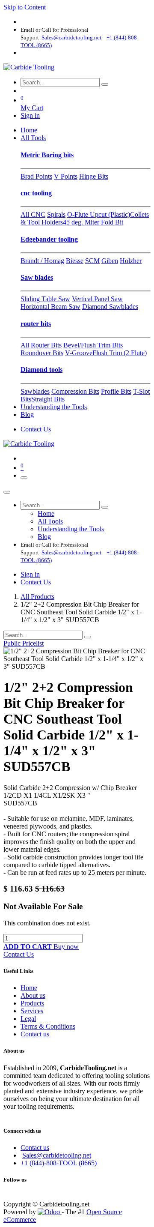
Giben (109, 260)
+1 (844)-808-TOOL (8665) (59, 1163)
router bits (36, 323)
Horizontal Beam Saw (50, 306)
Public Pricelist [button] (23, 643)
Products (32, 1003)
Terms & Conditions (48, 1026)
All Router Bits (41, 345)
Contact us (35, 1034)
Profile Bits (116, 391)
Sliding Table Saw (45, 298)
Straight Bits (48, 399)
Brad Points (36, 176)
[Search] (104, 84)
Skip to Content (24, 7)
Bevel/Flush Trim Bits (93, 345)
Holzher (131, 260)
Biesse (74, 260)
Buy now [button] (66, 946)
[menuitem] (29, 130)
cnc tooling (36, 193)
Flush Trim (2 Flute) (119, 352)
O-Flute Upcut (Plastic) (98, 214)
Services (32, 1011)
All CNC (33, 214)
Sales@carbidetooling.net (56, 1155)
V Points (65, 176)
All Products (37, 596)
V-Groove (78, 352)
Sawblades (35, 391)
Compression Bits (75, 391)
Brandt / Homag (42, 260)
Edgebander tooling (49, 239)
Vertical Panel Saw (97, 298)
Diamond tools (41, 369)
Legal (28, 1018)
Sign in (30, 115)
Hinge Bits (93, 176)
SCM (92, 260)
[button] (28, 946)
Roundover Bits (42, 352)
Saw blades (37, 277)
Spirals (56, 214)
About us (33, 995)
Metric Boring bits (47, 155)
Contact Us (36, 429)
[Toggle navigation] (24, 477)
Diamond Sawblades (110, 306)
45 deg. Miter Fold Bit (93, 222)
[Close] (6, 492)
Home (29, 987)
